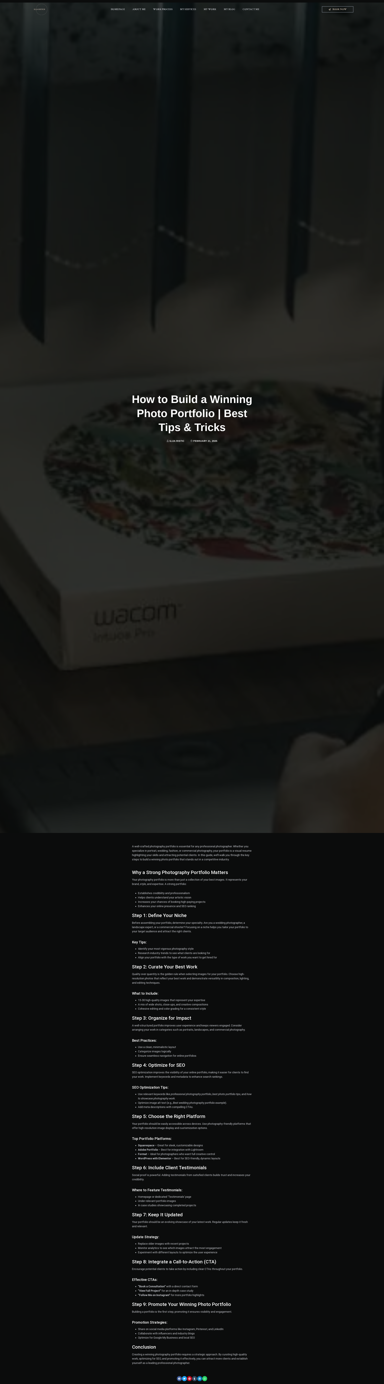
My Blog (229, 9)
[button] (179, 1378)
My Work (210, 9)
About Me (139, 9)
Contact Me (251, 9)
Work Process (162, 9)
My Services (188, 9)
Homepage (118, 9)
